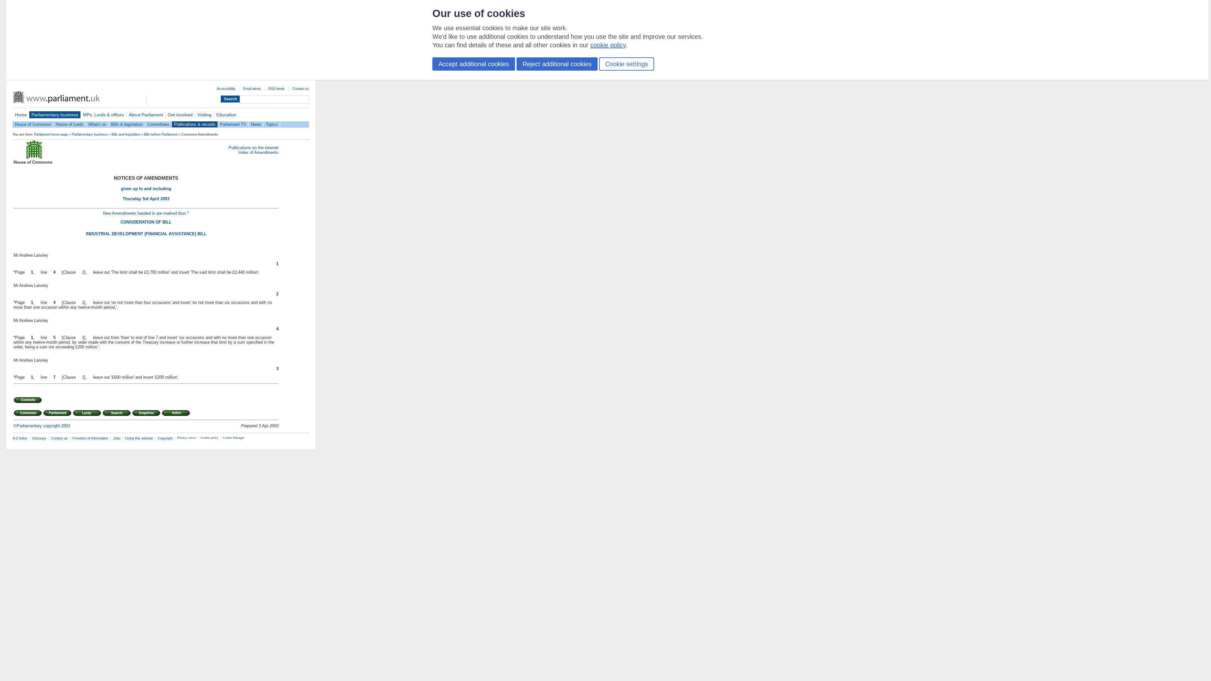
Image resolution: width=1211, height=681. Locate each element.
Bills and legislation (126, 134)
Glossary (39, 438)
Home (21, 114)
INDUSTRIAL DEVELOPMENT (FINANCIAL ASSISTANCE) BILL (146, 233)
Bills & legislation (127, 124)
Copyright (165, 438)
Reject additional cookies (557, 64)
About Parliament (146, 114)
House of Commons (33, 124)
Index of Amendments (258, 152)
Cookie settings (626, 64)
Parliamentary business (55, 114)
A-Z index (20, 438)
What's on (97, 124)
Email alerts (252, 88)
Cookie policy (209, 437)
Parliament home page (51, 134)
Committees (158, 124)
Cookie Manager (233, 437)
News (256, 124)
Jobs (116, 438)
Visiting (204, 114)
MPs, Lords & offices (103, 114)
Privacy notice (186, 437)
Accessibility (226, 88)
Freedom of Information (90, 438)
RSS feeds (276, 88)
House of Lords (70, 124)
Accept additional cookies (473, 64)
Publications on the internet (253, 147)
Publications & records (194, 124)
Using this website (139, 438)
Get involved (180, 114)
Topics (272, 124)
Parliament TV (233, 124)
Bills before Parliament (161, 134)
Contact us (300, 88)
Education (226, 114)
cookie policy (608, 45)
